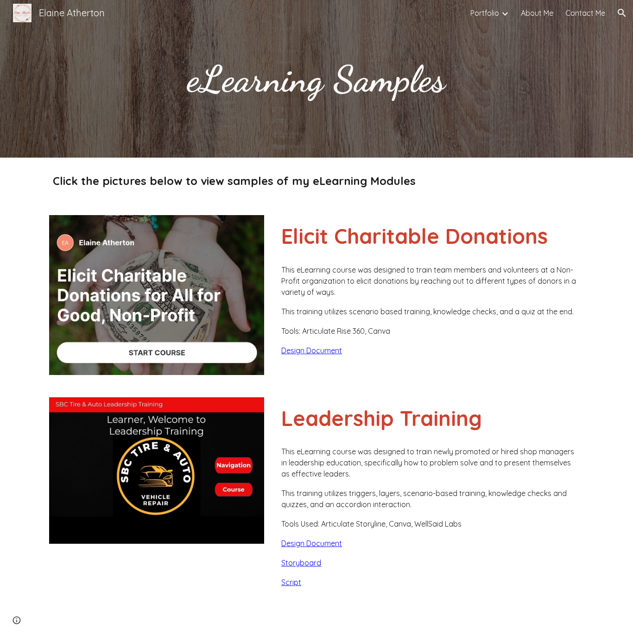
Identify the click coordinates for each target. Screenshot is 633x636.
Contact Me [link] (585, 13)
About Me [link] (537, 13)
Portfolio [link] (484, 13)
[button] (622, 13)
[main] (316, 79)
